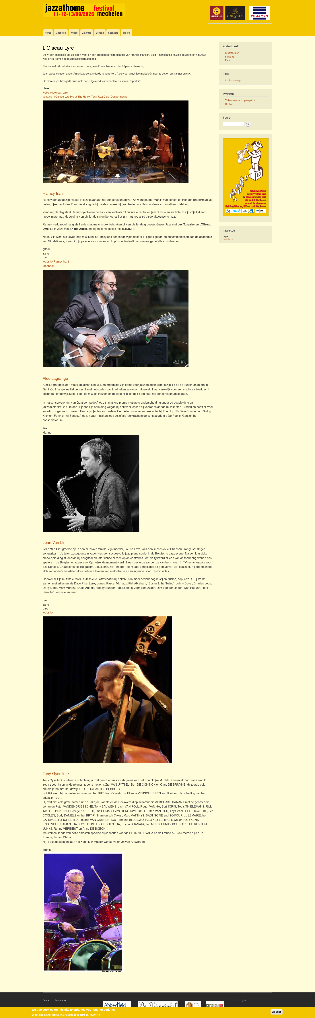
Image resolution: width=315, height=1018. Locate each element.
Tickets (127, 32)
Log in (243, 1000)
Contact (229, 104)
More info (95, 1014)
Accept (276, 1011)
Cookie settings (233, 80)
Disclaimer (60, 1000)
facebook (49, 266)
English (226, 236)
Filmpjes (229, 56)
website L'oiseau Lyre (55, 92)
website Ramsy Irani (56, 261)
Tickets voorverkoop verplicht (240, 100)
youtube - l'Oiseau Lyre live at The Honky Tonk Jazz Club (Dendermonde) (85, 96)
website (48, 612)
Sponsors (113, 32)
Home (48, 32)
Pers (227, 60)
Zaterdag (86, 32)
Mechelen (61, 32)
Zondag (100, 32)
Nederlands (228, 239)
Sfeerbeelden (232, 52)
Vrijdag (73, 32)
